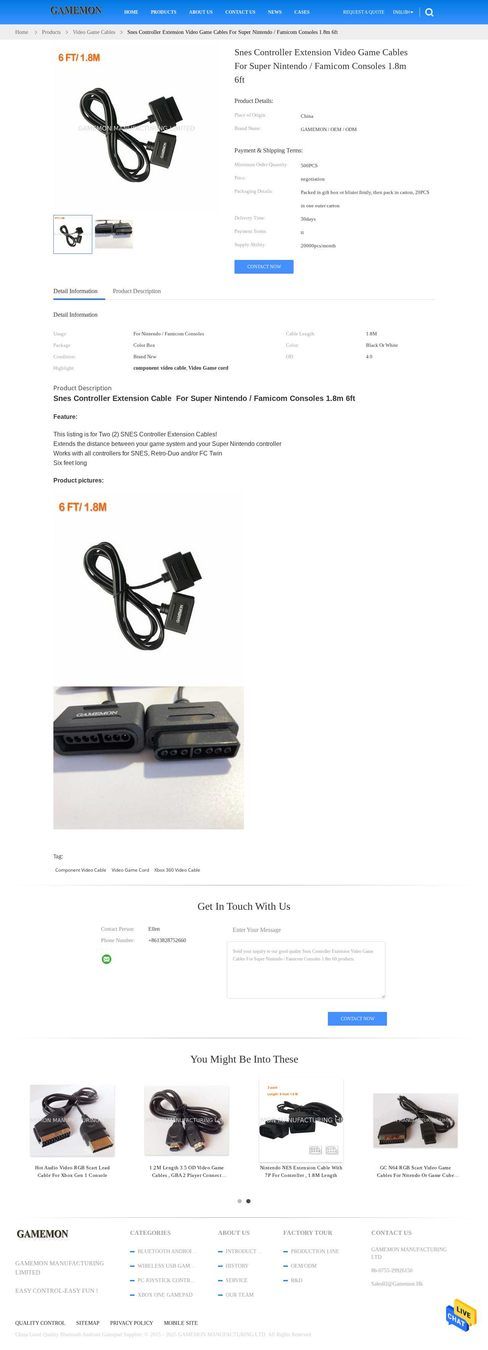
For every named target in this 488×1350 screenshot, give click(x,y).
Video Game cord (130, 870)
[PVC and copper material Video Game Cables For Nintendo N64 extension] (301, 1120)
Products (164, 12)
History (237, 1266)
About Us (201, 12)
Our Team (240, 1295)
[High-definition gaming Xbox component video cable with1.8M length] (72, 1120)
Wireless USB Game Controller (168, 1266)
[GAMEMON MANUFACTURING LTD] (111, 961)
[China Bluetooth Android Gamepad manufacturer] (77, 12)
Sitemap (88, 1323)
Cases (302, 12)
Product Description (137, 291)
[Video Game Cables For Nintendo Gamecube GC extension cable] (187, 1120)
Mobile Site (181, 1323)
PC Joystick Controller (168, 1280)
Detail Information (75, 291)
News (275, 12)
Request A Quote (363, 12)
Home (131, 12)
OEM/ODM (303, 1266)
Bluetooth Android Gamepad (168, 1251)
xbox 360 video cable (177, 870)
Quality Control (40, 1323)
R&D (296, 1280)
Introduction (244, 1251)
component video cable (80, 870)
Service (237, 1280)
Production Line (315, 1251)
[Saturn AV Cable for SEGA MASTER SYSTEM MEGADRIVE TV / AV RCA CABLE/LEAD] (416, 1120)
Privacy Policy (131, 1323)
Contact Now (264, 266)
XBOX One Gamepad (165, 1295)
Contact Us (240, 12)
